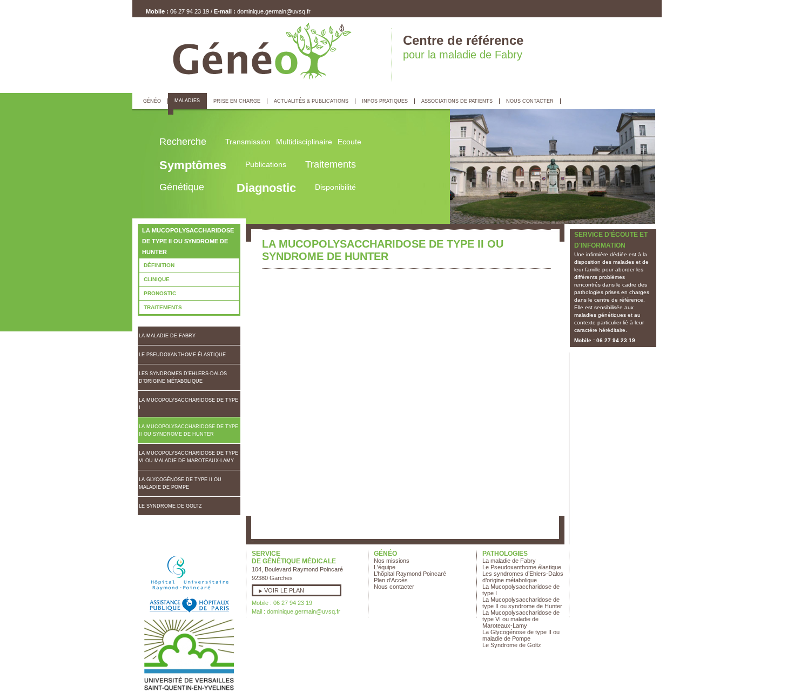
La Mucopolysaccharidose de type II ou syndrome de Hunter (188, 430)
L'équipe (384, 567)
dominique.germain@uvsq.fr (274, 11)
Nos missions (391, 560)
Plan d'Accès (391, 580)
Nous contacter (394, 586)
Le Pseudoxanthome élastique (182, 354)
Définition (159, 265)
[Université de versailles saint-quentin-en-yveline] (189, 689)
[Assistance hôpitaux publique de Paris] (189, 614)
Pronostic (160, 293)
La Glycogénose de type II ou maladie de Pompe (180, 483)
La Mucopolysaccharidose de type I (188, 403)
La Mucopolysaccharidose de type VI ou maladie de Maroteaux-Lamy (188, 456)
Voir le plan (284, 590)
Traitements (163, 307)
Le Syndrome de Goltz (170, 506)
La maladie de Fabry (167, 335)
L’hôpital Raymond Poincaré (410, 573)
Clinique (157, 279)
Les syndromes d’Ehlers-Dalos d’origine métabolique (183, 377)
